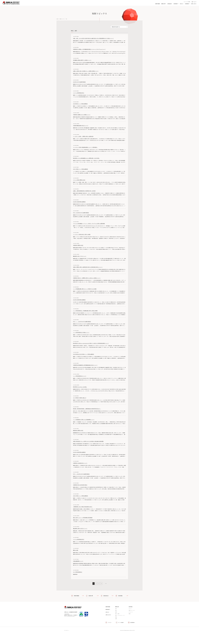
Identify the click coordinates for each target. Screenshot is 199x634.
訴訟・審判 (117, 613)
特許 (116, 608)
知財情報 (120, 595)
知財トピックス (62, 18)
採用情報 (187, 3)
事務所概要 (157, 3)
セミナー (130, 608)
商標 (116, 612)
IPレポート (131, 612)
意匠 (116, 610)
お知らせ (181, 3)
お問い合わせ (193, 3)
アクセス (109, 622)
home (57, 18)
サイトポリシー (66, 630)
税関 (116, 618)
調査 (116, 617)
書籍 (129, 613)
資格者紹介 (169, 3)
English (194, 1)
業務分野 (91, 595)
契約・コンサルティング (120, 615)
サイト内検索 (187, 1)
